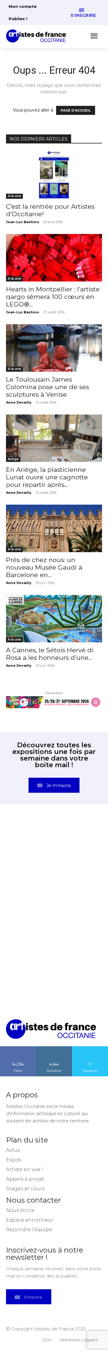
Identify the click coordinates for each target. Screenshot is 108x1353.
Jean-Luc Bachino (22, 222)
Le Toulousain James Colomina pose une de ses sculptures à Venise (47, 387)
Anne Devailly (19, 402)
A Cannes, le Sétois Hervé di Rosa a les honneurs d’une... (50, 653)
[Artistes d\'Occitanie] (38, 35)
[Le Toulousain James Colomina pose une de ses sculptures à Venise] (54, 348)
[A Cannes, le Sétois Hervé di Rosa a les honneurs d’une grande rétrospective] (54, 618)
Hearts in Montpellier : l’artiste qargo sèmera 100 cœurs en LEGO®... (53, 296)
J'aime (18, 1048)
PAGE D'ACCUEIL (76, 110)
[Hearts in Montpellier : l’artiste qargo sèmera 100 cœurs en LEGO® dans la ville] (54, 257)
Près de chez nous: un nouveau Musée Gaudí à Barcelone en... (44, 567)
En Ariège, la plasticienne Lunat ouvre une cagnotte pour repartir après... (47, 477)
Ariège (13, 459)
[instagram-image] (30, 846)
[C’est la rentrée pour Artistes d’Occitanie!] (54, 175)
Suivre (54, 1048)
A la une (14, 196)
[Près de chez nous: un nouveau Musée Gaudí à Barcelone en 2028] (54, 528)
